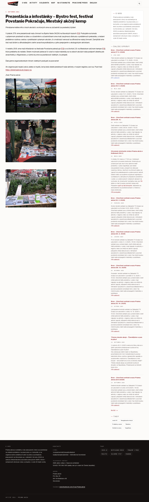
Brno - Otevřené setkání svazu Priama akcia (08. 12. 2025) (125, 267)
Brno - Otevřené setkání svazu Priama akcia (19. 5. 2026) (125, 85)
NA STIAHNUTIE (63, 3)
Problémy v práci (117, 424)
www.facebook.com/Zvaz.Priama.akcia (72, 487)
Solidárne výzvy (116, 428)
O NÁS (24, 3)
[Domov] (13, 3)
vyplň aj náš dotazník (124, 185)
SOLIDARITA (44, 3)
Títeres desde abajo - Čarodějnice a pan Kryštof (126, 338)
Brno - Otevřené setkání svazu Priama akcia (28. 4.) (125, 118)
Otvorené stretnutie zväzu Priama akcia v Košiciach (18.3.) (127, 152)
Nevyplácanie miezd (127, 420)
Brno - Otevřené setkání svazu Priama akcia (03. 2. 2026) (125, 233)
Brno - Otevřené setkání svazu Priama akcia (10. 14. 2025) (125, 302)
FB (78, 33)
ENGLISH (93, 3)
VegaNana (128, 428)
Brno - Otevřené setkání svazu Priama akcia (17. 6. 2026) (125, 51)
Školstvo (128, 424)
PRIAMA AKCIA (23, 497)
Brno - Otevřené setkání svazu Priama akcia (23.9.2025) (125, 379)
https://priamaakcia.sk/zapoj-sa (19, 70)
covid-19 (114, 420)
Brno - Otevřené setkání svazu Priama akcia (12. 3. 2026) (125, 199)
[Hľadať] (139, 4)
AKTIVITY (33, 3)
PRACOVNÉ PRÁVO (80, 3)
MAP (53, 3)
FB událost (115, 226)
